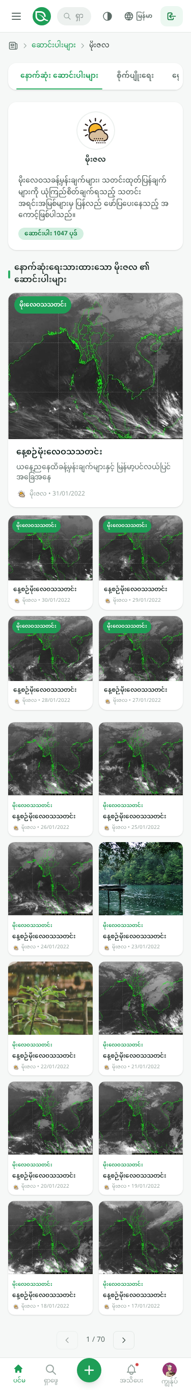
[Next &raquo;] (123, 1340)
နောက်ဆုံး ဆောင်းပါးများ (59, 76)
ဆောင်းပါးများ (54, 46)
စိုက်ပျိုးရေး (135, 76)
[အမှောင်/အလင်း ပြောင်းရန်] (107, 16)
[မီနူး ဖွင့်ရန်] (16, 16)
